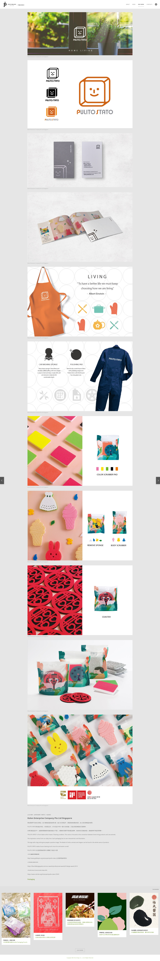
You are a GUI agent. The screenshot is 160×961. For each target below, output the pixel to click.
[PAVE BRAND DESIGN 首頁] (13, 4)
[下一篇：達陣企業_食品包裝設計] (158, 480)
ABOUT (128, 4)
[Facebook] (156, 4)
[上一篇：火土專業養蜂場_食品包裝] (2, 480)
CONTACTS (149, 4)
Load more (80, 950)
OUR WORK (141, 4)
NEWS (133, 4)
